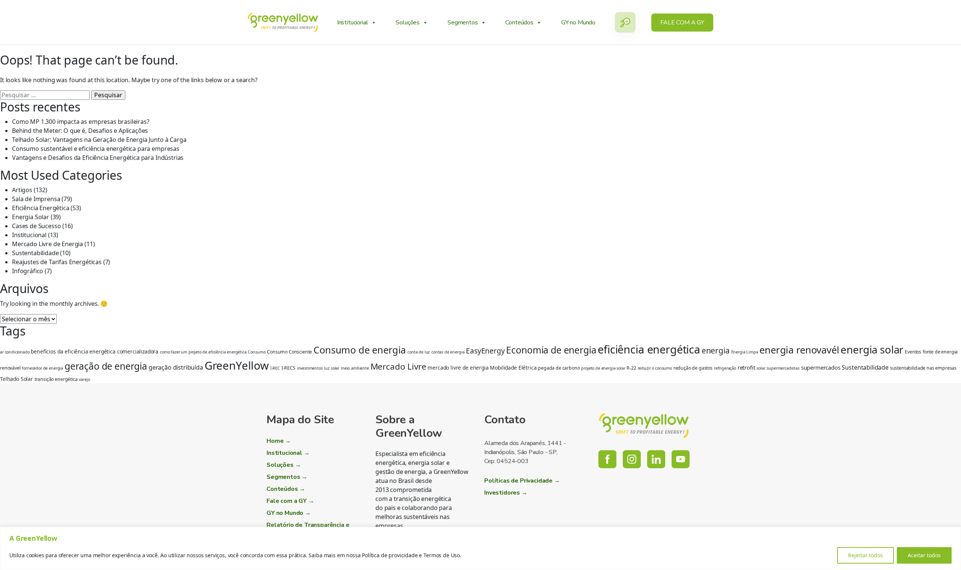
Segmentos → (287, 477)
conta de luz (418, 352)
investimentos (310, 368)
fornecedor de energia (42, 368)
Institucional (352, 23)
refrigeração (725, 368)
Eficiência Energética (40, 208)
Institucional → (288, 453)
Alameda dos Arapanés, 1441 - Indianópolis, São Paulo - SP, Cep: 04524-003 (525, 452)
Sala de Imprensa (36, 199)
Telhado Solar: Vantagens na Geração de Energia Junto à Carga (99, 139)
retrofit (746, 367)
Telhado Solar (16, 378)
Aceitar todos (924, 555)
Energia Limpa (744, 352)
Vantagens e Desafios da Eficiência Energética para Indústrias (98, 157)
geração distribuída (176, 367)
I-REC (275, 368)
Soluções (408, 23)
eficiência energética (649, 349)
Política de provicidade (389, 555)
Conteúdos (519, 23)
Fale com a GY (682, 22)
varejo (84, 379)
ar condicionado (15, 352)
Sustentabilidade (35, 253)
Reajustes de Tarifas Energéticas (57, 262)
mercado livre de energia (458, 367)
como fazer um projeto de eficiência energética (203, 352)
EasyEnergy (485, 351)
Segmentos (462, 23)
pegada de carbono (559, 368)
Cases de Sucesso (36, 226)
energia (716, 350)
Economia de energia (551, 350)
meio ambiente (355, 368)
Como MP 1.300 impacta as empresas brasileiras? (80, 121)
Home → (279, 441)
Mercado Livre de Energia (47, 244)
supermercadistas (783, 368)
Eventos (913, 352)
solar (760, 368)
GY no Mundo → (289, 513)
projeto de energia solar (603, 368)
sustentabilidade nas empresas (923, 368)
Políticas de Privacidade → (522, 481)
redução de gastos (692, 368)
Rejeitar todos (865, 555)
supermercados (820, 367)
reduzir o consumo (655, 368)
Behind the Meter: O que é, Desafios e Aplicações (80, 130)
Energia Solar (30, 217)
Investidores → (505, 493)
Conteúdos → (286, 489)
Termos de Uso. (442, 555)
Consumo (256, 352)
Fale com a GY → (290, 501)
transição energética (56, 379)
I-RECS (288, 368)
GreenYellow (237, 365)
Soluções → (284, 465)
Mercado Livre (398, 366)
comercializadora (137, 351)
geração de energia (106, 366)
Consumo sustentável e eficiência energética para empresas (95, 148)
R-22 (631, 368)
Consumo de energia (359, 349)
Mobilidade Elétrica (513, 367)
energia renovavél (799, 349)
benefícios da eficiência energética (73, 351)
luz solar (331, 368)
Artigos (22, 190)
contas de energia (447, 352)
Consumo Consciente (289, 352)
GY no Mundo (578, 23)
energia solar (871, 349)
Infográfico (27, 271)
